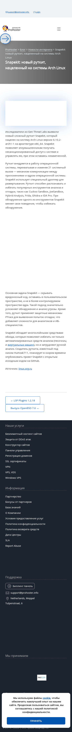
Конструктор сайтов (17, 444)
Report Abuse (13, 545)
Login (37, 12)
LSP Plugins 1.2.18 (24, 400)
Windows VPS (13, 477)
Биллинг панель (23, 586)
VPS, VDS (10, 472)
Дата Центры (13, 534)
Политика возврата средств (22, 529)
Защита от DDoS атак (18, 439)
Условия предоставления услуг (24, 518)
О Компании (13, 512)
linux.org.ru (25, 368)
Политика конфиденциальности (25, 523)
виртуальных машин (21, 344)
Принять (36, 720)
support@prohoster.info (18, 12)
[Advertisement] (36, 250)
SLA (7, 540)
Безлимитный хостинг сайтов (23, 433)
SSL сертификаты (15, 461)
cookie (46, 698)
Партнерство (13, 496)
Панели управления (17, 450)
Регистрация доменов (18, 455)
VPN (7, 466)
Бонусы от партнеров (18, 501)
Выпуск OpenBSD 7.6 (23, 408)
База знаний (13, 507)
